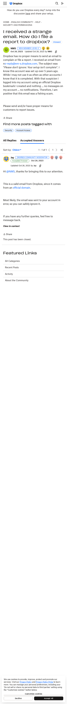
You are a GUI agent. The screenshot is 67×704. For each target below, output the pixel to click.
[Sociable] (56, 157)
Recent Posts (12, 267)
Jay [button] (12, 157)
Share (7, 118)
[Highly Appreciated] (61, 157)
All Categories (12, 261)
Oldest (16, 150)
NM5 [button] (13, 48)
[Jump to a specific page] (61, 149)
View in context (11, 226)
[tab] (9, 140)
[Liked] (48, 48)
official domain (21, 187)
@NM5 (10, 171)
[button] (6, 50)
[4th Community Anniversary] (52, 157)
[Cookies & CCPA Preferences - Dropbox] (33, 689)
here (28, 13)
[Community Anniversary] (43, 48)
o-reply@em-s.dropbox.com (21, 63)
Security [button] (8, 130)
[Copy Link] (56, 51)
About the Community (16, 280)
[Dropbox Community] (16, 3)
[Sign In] (62, 3)
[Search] (57, 3)
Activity (9, 274)
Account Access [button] (23, 130)
